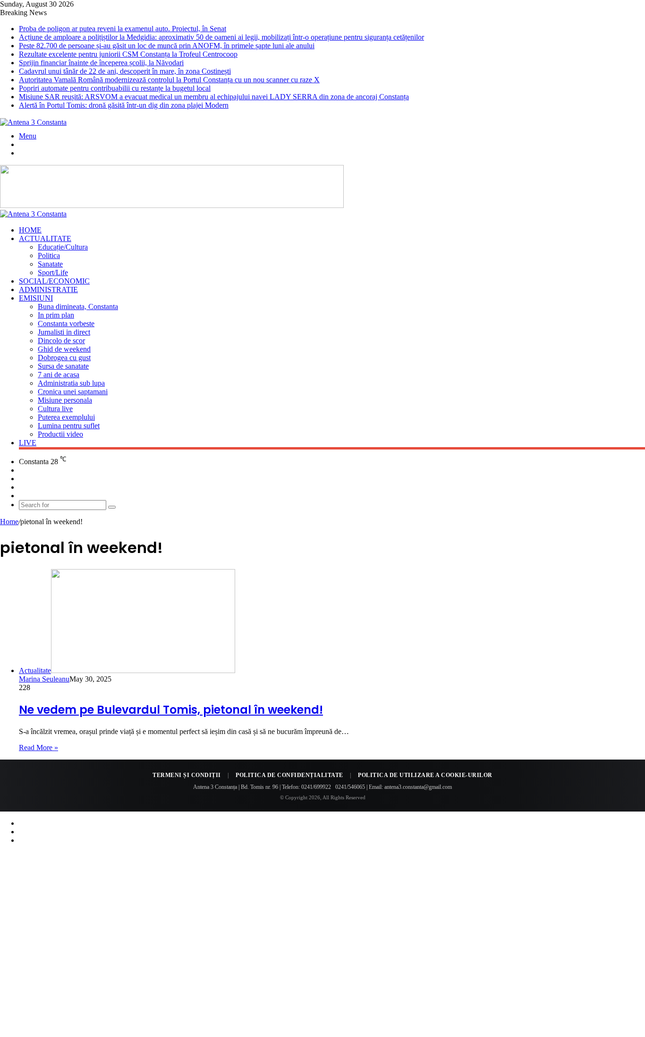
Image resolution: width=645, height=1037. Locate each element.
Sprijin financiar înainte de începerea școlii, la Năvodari (101, 63)
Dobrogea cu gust (64, 358)
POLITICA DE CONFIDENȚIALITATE (289, 775)
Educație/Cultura (63, 247)
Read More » (38, 747)
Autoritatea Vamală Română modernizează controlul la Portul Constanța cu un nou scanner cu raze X (169, 80)
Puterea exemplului (66, 417)
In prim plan (56, 315)
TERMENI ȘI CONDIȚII (187, 775)
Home (30, 230)
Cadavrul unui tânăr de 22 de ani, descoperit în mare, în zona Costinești (125, 71)
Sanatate (50, 264)
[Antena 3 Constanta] (33, 122)
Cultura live (55, 409)
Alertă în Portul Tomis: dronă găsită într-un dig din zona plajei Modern (124, 105)
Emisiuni (36, 298)
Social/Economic (54, 281)
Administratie (48, 289)
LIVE (27, 443)
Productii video (60, 434)
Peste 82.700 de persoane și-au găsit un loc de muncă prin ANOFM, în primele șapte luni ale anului (166, 46)
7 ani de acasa (58, 375)
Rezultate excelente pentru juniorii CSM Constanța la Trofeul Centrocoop (128, 54)
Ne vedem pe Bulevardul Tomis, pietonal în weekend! (171, 709)
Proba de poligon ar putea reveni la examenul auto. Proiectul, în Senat (122, 29)
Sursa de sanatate (63, 366)
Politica (49, 255)
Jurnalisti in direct (64, 332)
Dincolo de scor (61, 341)
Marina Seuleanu (44, 679)
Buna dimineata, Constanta (78, 306)
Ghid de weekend (64, 349)
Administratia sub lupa (71, 383)
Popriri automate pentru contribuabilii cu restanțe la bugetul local (115, 88)
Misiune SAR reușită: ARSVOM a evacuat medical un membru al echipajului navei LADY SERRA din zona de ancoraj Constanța (214, 97)
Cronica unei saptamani (73, 392)
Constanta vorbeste (66, 324)
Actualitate (45, 238)
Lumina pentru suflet (69, 426)
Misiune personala (65, 400)
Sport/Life (53, 272)
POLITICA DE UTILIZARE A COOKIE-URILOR (425, 775)
